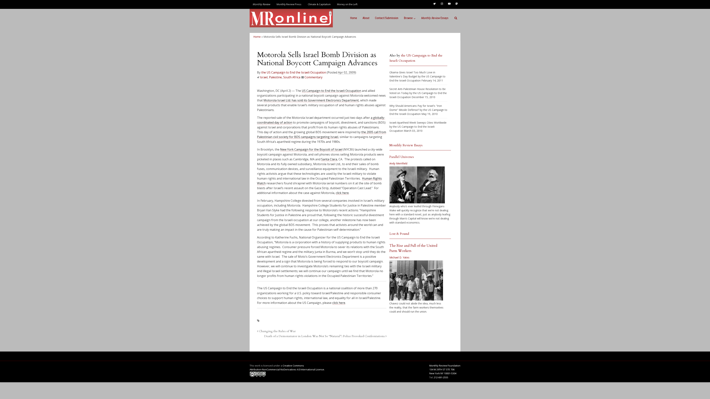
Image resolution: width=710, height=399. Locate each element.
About (366, 18)
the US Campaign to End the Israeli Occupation (293, 72)
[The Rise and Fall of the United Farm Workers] (416, 280)
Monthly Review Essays (405, 145)
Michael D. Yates (399, 257)
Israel (264, 77)
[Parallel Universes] (417, 184)
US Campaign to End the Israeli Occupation (331, 91)
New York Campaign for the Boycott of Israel (311, 149)
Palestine (275, 77)
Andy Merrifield (398, 163)
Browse (408, 18)
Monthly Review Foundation (444, 365)
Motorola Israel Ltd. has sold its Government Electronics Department (311, 100)
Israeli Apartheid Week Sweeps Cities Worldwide (418, 122)
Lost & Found (399, 233)
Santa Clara (329, 159)
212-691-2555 (441, 377)
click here (342, 193)
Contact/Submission (386, 18)
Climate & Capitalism (319, 4)
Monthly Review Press (289, 4)
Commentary (313, 77)
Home (353, 18)
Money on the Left (347, 4)
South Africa (291, 77)
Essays (434, 18)
